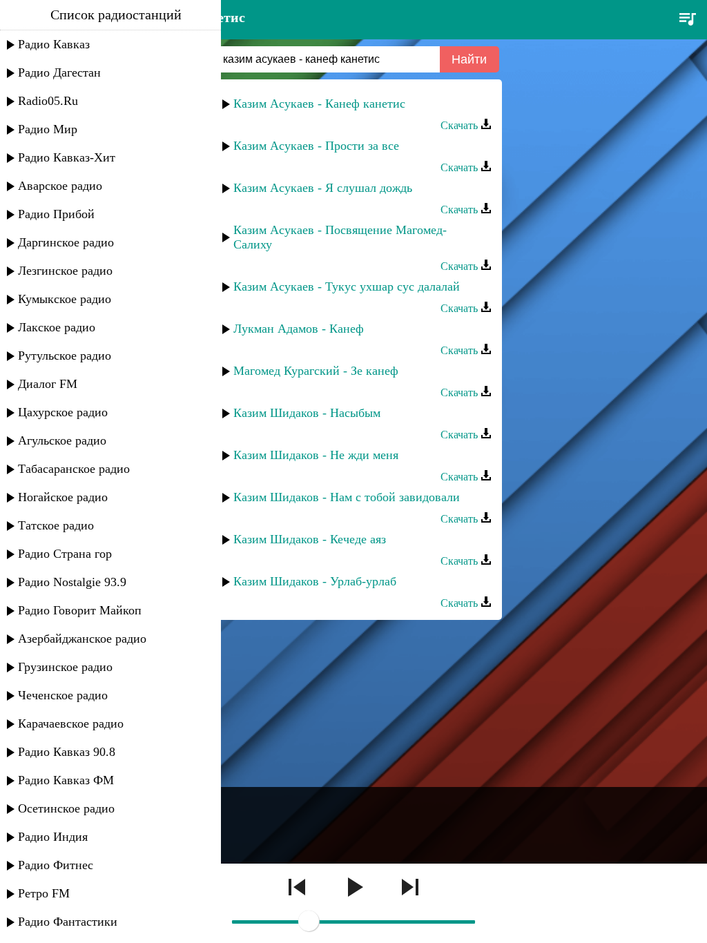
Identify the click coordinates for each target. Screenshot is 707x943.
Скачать (460, 125)
